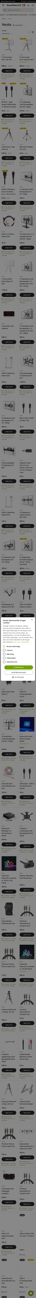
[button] (18, 677)
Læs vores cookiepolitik (21, 642)
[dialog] (18, 649)
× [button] (32, 619)
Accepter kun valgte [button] (18, 672)
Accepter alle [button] (19, 667)
